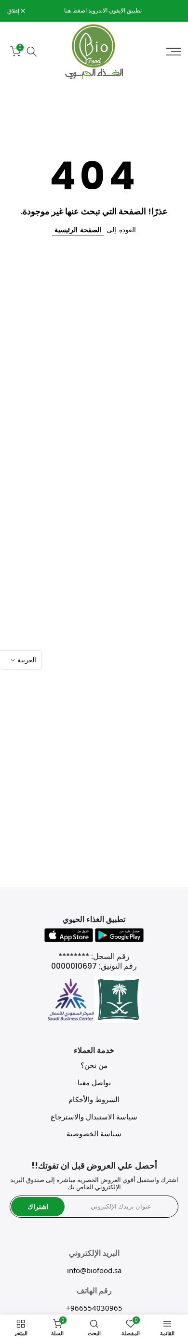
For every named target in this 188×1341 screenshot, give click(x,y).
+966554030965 (94, 1308)
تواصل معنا (94, 1083)
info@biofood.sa (94, 1270)
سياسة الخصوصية (94, 1134)
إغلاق (14, 11)
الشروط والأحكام (94, 1099)
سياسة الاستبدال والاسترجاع (94, 1117)
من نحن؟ (94, 1065)
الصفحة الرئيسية (77, 230)
